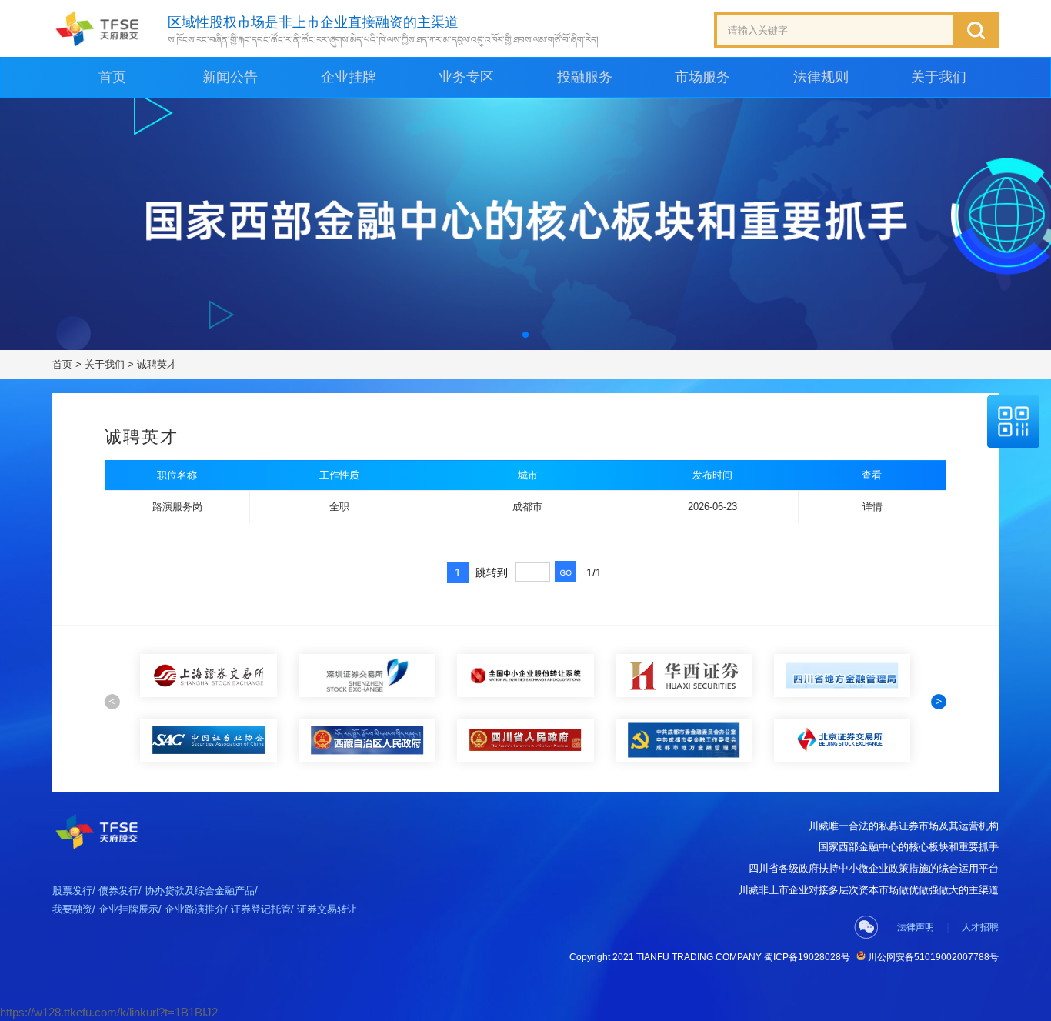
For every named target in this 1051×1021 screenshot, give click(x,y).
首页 (112, 77)
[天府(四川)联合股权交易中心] (97, 28)
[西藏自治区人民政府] (208, 740)
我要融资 (72, 909)
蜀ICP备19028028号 (807, 957)
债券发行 (118, 890)
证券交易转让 (327, 909)
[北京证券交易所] (684, 740)
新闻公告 (230, 77)
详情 (872, 506)
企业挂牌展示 (128, 909)
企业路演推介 (195, 909)
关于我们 (105, 364)
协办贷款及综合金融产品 (200, 890)
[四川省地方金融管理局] (684, 675)
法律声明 (915, 927)
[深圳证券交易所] (208, 675)
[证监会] (841, 675)
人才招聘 (980, 927)
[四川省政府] (367, 740)
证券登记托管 (261, 909)
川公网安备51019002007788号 (932, 957)
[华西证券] (525, 675)
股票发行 (72, 890)
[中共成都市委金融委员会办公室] (525, 740)
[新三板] (367, 675)
